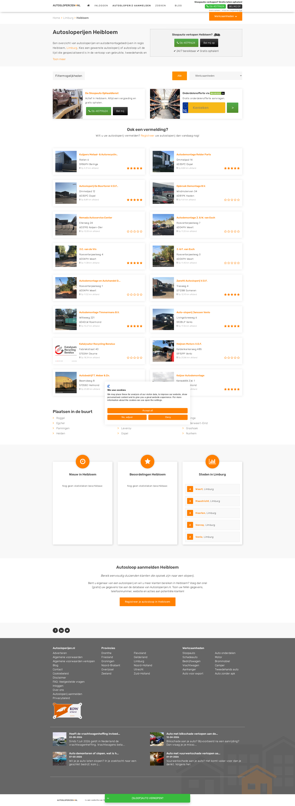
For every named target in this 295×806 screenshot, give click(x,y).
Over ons (58, 689)
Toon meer (59, 59)
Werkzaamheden (224, 16)
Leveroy (126, 428)
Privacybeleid (61, 698)
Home (56, 17)
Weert (199, 489)
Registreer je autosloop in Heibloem (147, 601)
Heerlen (200, 513)
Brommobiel (222, 661)
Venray (199, 525)
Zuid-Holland (142, 673)
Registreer (147, 135)
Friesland (107, 657)
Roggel (60, 418)
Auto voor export (192, 673)
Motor (218, 657)
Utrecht (138, 669)
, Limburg (201, 489)
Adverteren (60, 653)
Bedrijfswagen (191, 661)
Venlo (198, 537)
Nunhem (191, 433)
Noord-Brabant (110, 665)
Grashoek (192, 428)
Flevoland (140, 653)
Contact (58, 669)
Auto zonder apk (225, 673)
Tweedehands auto (226, 669)
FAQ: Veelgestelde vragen (69, 681)
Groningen (107, 661)
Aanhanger (189, 669)
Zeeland (106, 673)
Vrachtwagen (190, 665)
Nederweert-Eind (197, 423)
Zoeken (160, 5)
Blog (178, 5)
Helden (60, 433)
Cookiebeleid (61, 673)
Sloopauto (188, 653)
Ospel (124, 433)
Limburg (68, 17)
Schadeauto (190, 657)
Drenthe (106, 653)
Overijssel (107, 669)
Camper (220, 665)
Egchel (60, 423)
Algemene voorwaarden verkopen (74, 661)
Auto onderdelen (225, 653)
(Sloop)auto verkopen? (147, 798)
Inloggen (101, 5)
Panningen (62, 428)
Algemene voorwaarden (67, 657)
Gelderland (140, 657)
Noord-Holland (143, 665)
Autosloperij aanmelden (67, 694)
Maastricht (202, 501)
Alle (180, 75)
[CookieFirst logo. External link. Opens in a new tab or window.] (108, 386)
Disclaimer (59, 677)
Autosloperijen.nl (64, 648)
